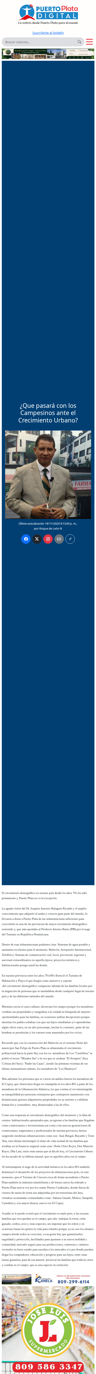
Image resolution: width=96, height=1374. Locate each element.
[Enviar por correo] (59, 539)
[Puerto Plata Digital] (48, 14)
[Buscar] (79, 41)
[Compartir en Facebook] (26, 539)
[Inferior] (48, 1279)
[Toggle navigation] (89, 42)
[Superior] (48, 53)
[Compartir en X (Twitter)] (37, 539)
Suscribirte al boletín (48, 32)
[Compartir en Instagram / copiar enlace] (48, 539)
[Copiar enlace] (70, 539)
